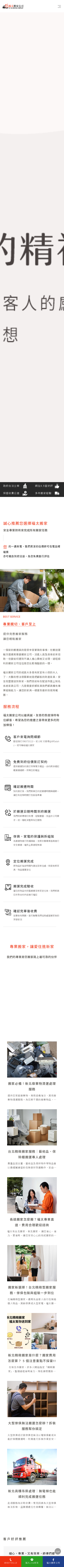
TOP (58, 1551)
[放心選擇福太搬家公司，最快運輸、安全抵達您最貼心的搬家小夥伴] (12, 6)
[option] (32, 247)
